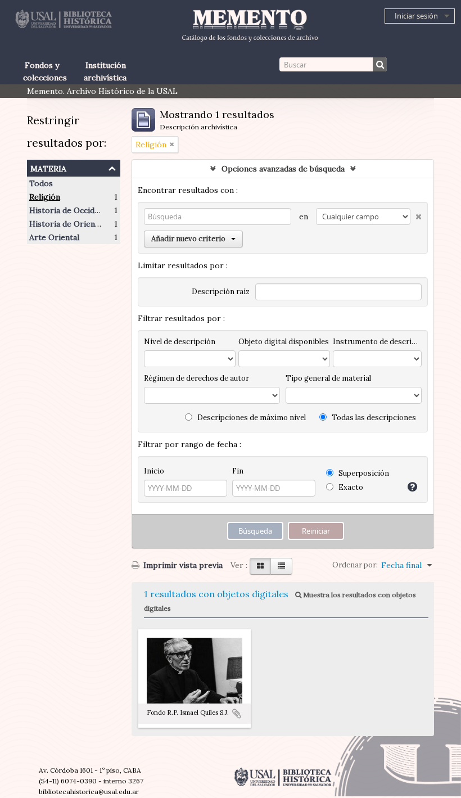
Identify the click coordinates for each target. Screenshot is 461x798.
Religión (44, 197)
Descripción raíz (221, 291)
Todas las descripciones (373, 417)
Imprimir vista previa (182, 565)
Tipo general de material (328, 378)
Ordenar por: (355, 565)
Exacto (350, 487)
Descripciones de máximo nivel (251, 417)
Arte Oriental (54, 237)
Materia (48, 167)
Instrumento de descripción (377, 341)
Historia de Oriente (66, 224)
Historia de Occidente (70, 210)
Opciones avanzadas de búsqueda (283, 169)
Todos (41, 183)
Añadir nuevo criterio (188, 239)
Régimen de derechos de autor (196, 378)
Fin (237, 471)
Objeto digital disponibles (283, 341)
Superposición (363, 473)
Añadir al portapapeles (236, 713)
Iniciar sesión (416, 16)
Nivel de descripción (179, 341)
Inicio (154, 471)
